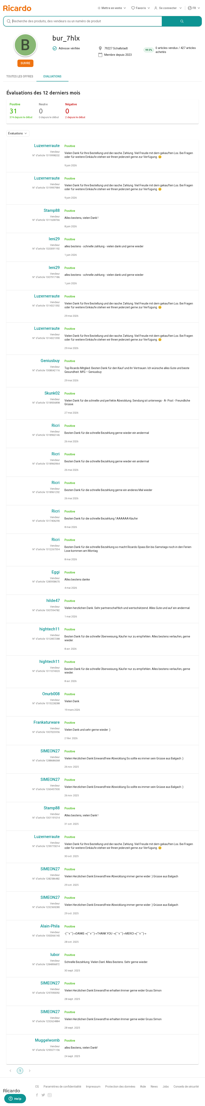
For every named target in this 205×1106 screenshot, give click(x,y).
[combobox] (82, 21)
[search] (182, 21)
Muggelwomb (47, 1040)
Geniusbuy (50, 360)
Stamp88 (52, 210)
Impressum (93, 1086)
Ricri (56, 425)
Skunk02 (52, 393)
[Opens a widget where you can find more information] (15, 1099)
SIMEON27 (50, 751)
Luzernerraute (47, 145)
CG (37, 1086)
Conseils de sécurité (186, 1086)
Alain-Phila (50, 926)
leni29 (54, 238)
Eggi (56, 572)
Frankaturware (47, 722)
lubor (55, 954)
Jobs (166, 1086)
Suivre (25, 63)
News (154, 1086)
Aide (143, 1086)
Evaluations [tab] (52, 76)
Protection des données (120, 1086)
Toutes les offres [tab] (19, 76)
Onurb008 (51, 693)
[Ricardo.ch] (17, 8)
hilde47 (53, 600)
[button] (112, 8)
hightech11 (49, 629)
